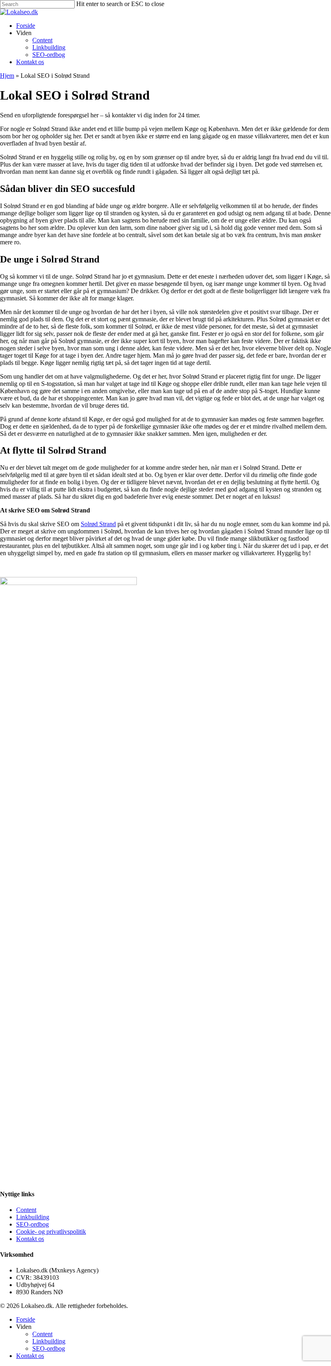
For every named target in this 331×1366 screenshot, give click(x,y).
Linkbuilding (32, 1217)
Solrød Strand (98, 524)
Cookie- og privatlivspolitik (51, 1231)
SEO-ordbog (32, 1224)
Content (26, 1209)
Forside (25, 1319)
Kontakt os (30, 1238)
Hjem (7, 75)
